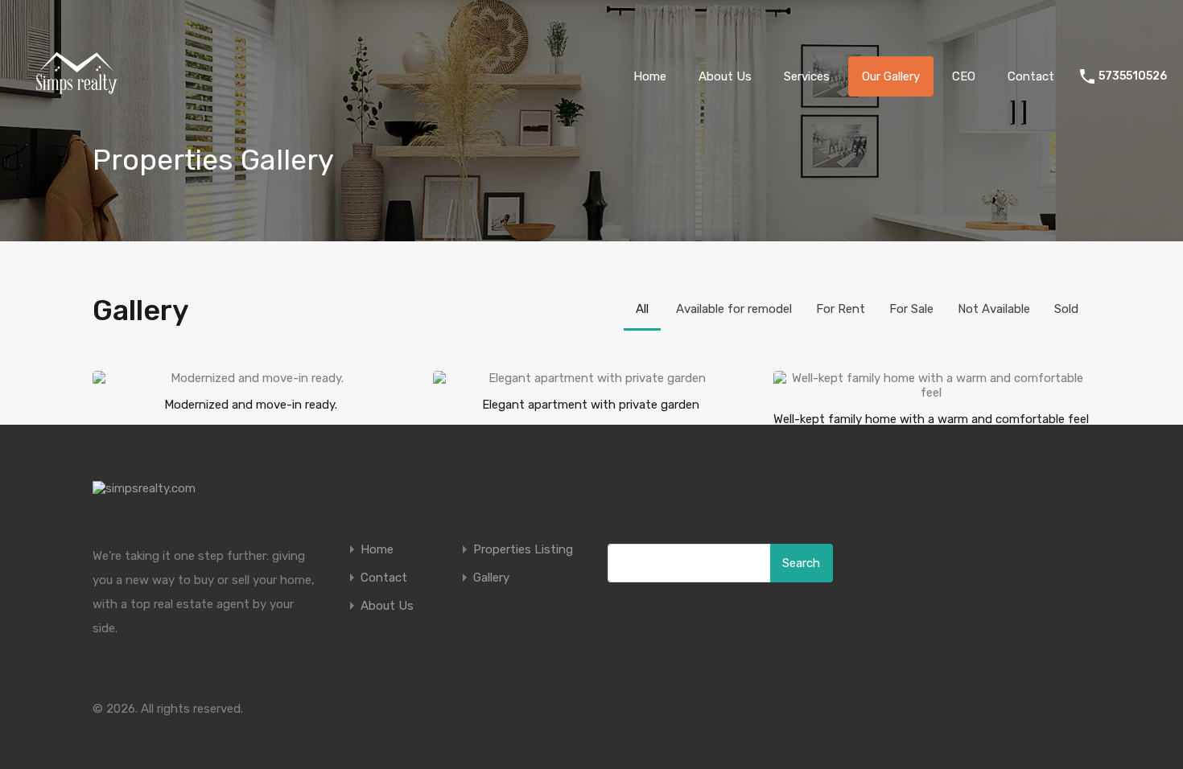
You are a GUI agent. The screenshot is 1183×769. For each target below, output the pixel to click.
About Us (725, 76)
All (642, 309)
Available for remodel (734, 309)
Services (807, 76)
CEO (963, 76)
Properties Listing (523, 550)
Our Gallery (891, 76)
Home (649, 76)
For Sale (911, 309)
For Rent (840, 309)
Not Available (994, 309)
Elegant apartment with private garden (590, 404)
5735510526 (1132, 76)
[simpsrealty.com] (76, 129)
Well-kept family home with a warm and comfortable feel (931, 419)
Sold (1066, 309)
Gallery (491, 578)
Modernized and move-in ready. (250, 404)
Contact (1031, 76)
